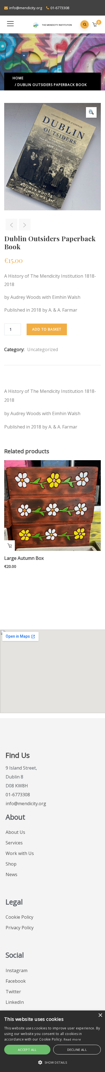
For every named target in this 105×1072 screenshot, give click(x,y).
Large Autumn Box (24, 558)
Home (18, 78)
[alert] (52, 1041)
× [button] (100, 1015)
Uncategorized (42, 349)
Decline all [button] (77, 1050)
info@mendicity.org (25, 7)
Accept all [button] (27, 1050)
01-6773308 (59, 7)
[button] (95, 24)
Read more (72, 1039)
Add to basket (46, 329)
